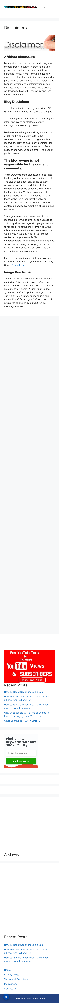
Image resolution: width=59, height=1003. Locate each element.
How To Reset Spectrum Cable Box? (24, 692)
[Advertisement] (29, 501)
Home (7, 970)
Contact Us (17, 265)
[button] (43, 7)
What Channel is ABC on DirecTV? (23, 720)
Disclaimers (10, 984)
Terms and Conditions (16, 979)
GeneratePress (39, 998)
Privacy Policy (11, 974)
